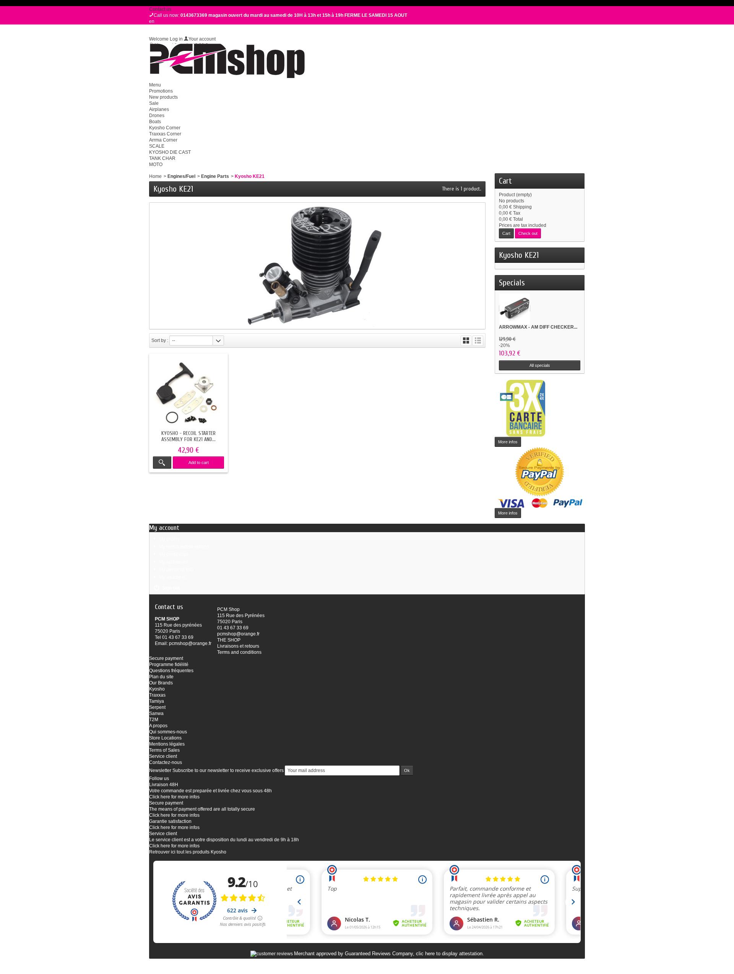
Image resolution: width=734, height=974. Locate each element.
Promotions (161, 91)
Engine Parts (215, 176)
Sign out (171, 588)
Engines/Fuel (181, 176)
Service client (163, 756)
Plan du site (161, 676)
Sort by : (159, 340)
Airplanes (159, 109)
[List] (478, 341)
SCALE (156, 146)
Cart (505, 181)
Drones (156, 115)
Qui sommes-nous (168, 732)
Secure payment (166, 658)
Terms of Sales (164, 750)
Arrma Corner (163, 140)
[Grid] (466, 341)
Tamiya (156, 701)
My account (164, 528)
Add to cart (198, 462)
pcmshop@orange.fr (190, 643)
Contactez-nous (165, 762)
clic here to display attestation (449, 953)
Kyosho (157, 689)
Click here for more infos (174, 797)
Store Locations (165, 738)
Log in (176, 39)
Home (155, 176)
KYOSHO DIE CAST (170, 152)
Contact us (160, 9)
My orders (169, 539)
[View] (162, 462)
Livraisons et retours (238, 646)
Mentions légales (167, 744)
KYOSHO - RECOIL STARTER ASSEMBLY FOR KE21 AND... (188, 436)
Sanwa (156, 713)
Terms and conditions (239, 652)
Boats (155, 121)
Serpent (157, 707)
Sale (154, 103)
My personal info (176, 569)
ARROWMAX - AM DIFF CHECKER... (538, 327)
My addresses (173, 562)
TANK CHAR (162, 158)
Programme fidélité (168, 664)
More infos (508, 442)
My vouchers (172, 577)
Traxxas (157, 695)
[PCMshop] (227, 61)
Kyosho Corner (164, 127)
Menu (155, 85)
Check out (528, 233)
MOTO (155, 164)
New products (163, 97)
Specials (512, 283)
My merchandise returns (184, 546)
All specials (539, 365)
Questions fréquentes (171, 670)
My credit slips (173, 554)
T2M (153, 719)
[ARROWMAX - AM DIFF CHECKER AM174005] (514, 308)
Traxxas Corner (165, 134)
